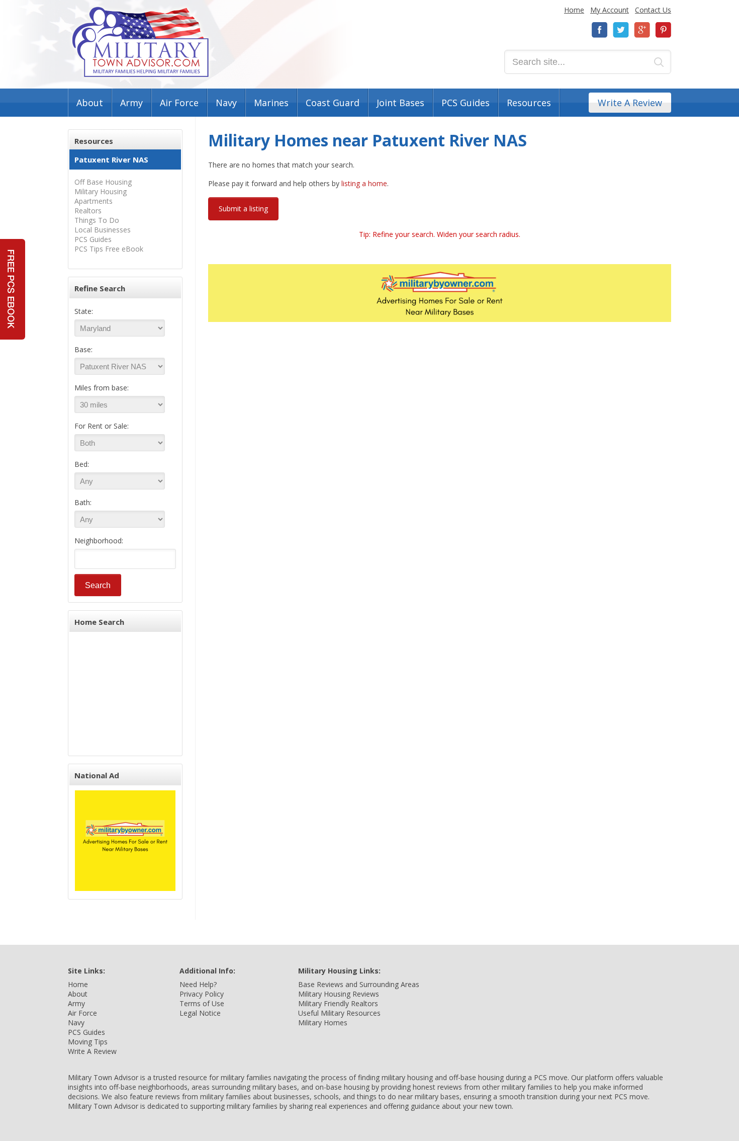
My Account (609, 10)
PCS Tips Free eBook (108, 249)
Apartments (93, 201)
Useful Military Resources (339, 1013)
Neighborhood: (98, 540)
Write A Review (630, 103)
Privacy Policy (201, 994)
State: (83, 311)
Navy (226, 103)
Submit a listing (243, 208)
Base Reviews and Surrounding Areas (358, 984)
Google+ (642, 30)
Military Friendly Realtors (338, 1003)
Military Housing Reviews (338, 994)
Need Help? (198, 984)
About (89, 103)
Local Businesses (102, 229)
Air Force (179, 103)
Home (574, 10)
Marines (271, 103)
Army (131, 103)
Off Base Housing (103, 182)
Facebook (600, 30)
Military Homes (322, 1022)
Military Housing (100, 191)
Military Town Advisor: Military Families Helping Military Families (140, 42)
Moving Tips (88, 1041)
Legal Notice (200, 1013)
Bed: (81, 464)
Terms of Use (201, 1003)
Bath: (82, 502)
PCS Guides (465, 103)
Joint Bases (400, 103)
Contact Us (653, 10)
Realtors (88, 210)
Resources (529, 103)
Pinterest (663, 30)
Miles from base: (101, 387)
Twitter (621, 30)
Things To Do (96, 220)
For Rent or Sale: (101, 426)
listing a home (364, 183)
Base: (83, 349)
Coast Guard (332, 103)
